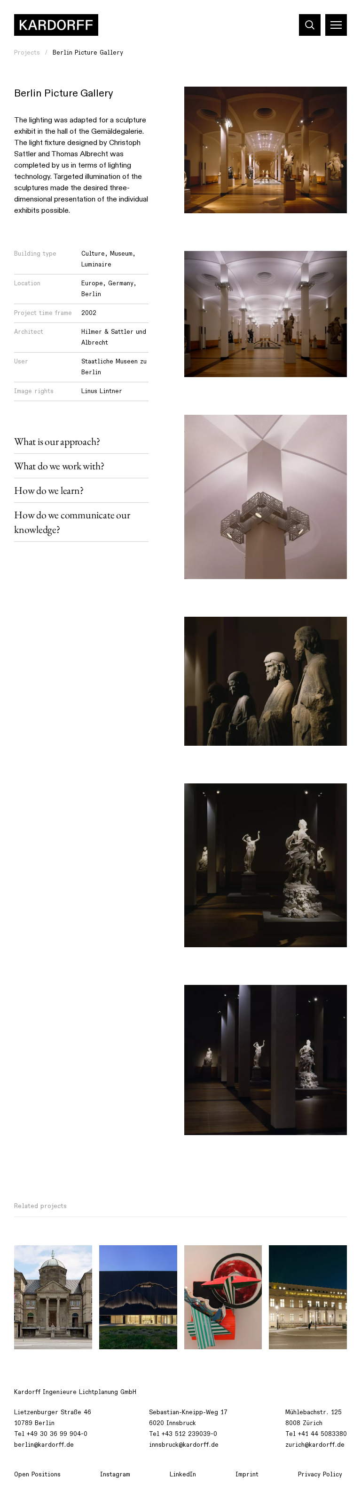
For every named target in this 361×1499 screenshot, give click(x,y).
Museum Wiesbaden (49, 1257)
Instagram (115, 1474)
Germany (120, 283)
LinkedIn (183, 1474)
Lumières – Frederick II (295, 1263)
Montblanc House (131, 1257)
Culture (93, 254)
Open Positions (37, 1474)
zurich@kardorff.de (315, 1445)
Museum (121, 254)
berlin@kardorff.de (44, 1445)
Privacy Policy (320, 1474)
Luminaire (96, 264)
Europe (92, 283)
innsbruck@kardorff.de (184, 1445)
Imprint (247, 1474)
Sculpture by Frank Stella (220, 1263)
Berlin (91, 294)
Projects (27, 52)
